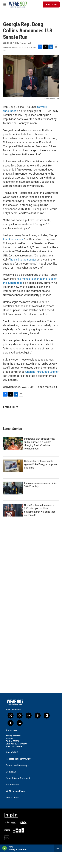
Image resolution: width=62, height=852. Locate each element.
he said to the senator (23, 259)
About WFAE (12, 752)
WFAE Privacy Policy (15, 791)
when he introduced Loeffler (42, 371)
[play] (4, 848)
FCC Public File (13, 785)
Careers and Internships (17, 765)
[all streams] (58, 848)
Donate (52, 4)
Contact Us (11, 772)
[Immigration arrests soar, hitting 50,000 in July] (13, 488)
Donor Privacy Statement (18, 778)
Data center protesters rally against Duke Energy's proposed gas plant (41, 464)
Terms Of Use (12, 798)
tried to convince (13, 239)
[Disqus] (31, 575)
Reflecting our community (18, 759)
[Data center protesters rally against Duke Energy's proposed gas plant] (13, 466)
